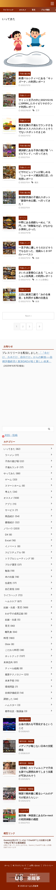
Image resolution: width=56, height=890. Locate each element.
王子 (37, 110)
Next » (28, 315)
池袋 (37, 258)
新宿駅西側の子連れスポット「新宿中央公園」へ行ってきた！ (34, 200)
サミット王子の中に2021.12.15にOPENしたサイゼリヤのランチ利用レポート (36, 103)
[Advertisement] (28, 397)
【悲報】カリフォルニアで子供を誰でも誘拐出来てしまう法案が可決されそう (36, 771)
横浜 (36, 182)
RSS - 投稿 (11, 435)
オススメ (22, 10)
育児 (33, 10)
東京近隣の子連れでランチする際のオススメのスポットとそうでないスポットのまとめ (36, 128)
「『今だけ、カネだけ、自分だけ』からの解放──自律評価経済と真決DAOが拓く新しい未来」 (27, 357)
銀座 (37, 301)
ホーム (7, 865)
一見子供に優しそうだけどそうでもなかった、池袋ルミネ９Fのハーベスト (36, 251)
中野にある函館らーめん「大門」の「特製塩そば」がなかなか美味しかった (36, 226)
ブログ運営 (45, 10)
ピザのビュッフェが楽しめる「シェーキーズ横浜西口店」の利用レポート (36, 175)
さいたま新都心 (42, 279)
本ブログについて (19, 865)
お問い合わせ (34, 865)
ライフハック (8, 10)
